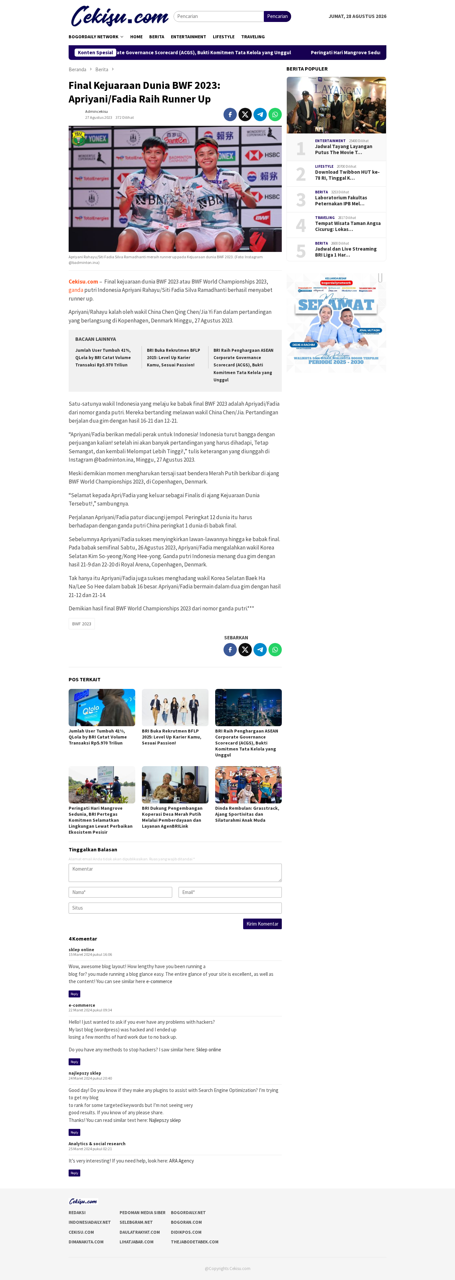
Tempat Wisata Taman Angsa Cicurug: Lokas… (348, 226)
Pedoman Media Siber (143, 1212)
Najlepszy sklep (165, 1120)
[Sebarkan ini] (230, 114)
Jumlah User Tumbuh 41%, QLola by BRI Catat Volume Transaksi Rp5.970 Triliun (103, 357)
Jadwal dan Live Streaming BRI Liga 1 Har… (346, 252)
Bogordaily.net (188, 1212)
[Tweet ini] (245, 114)
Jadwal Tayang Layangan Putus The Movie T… (343, 149)
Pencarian (277, 16)
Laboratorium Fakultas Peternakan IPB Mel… (341, 201)
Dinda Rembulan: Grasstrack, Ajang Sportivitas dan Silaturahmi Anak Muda (247, 814)
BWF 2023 (81, 624)
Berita (321, 192)
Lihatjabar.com (137, 1242)
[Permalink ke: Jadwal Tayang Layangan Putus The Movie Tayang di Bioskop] (336, 105)
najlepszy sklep (85, 1073)
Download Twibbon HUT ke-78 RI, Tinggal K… (347, 175)
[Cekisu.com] (121, 16)
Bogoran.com (186, 1222)
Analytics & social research (97, 1144)
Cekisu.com (81, 1232)
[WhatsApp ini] (275, 114)
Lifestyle (324, 166)
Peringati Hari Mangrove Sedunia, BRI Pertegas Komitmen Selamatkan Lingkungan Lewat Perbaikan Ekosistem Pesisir (101, 820)
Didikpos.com (186, 1232)
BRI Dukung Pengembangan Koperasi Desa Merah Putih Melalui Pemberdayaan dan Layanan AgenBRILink (172, 817)
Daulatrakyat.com (140, 1232)
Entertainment (330, 140)
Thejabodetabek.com (195, 1242)
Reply (74, 994)
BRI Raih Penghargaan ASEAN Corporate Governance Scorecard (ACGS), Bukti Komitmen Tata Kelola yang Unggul (243, 364)
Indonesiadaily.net (90, 1222)
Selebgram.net (136, 1222)
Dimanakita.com (86, 1242)
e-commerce (159, 981)
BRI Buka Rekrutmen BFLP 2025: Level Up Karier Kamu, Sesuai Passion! (173, 357)
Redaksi (77, 1212)
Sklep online (208, 1049)
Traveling (325, 217)
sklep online (81, 950)
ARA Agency (181, 1161)
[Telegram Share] (260, 114)
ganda (76, 290)
